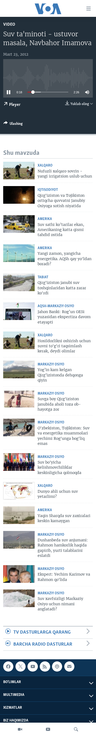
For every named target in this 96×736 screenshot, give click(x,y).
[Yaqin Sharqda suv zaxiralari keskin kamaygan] (19, 515)
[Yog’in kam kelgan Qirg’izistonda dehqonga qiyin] (19, 369)
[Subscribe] (69, 666)
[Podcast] (57, 666)
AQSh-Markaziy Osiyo (56, 306)
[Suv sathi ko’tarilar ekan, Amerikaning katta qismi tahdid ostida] (19, 224)
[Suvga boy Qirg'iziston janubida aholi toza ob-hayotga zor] (19, 398)
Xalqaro (45, 165)
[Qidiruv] (76, 729)
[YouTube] (48, 729)
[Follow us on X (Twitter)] (20, 666)
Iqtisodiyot (48, 190)
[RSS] (45, 666)
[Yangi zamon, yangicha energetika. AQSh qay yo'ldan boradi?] (19, 253)
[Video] (20, 729)
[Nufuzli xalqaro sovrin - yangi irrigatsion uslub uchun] (19, 170)
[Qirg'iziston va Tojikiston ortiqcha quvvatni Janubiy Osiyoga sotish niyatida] (19, 195)
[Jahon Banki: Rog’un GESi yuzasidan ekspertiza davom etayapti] (19, 311)
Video (9, 24)
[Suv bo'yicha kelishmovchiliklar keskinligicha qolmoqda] (19, 462)
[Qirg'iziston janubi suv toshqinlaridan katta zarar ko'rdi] (19, 282)
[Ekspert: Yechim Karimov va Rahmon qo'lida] (19, 574)
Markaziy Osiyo (51, 364)
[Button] (13, 125)
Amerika (45, 219)
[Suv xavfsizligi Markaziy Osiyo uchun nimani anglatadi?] (19, 598)
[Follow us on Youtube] (32, 666)
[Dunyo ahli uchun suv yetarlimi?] (19, 491)
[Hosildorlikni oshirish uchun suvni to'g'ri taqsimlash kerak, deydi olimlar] (19, 340)
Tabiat (43, 277)
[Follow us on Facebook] (8, 666)
